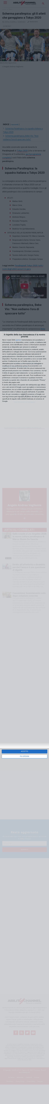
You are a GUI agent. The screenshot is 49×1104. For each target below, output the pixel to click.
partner (18, 340)
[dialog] (24, 717)
